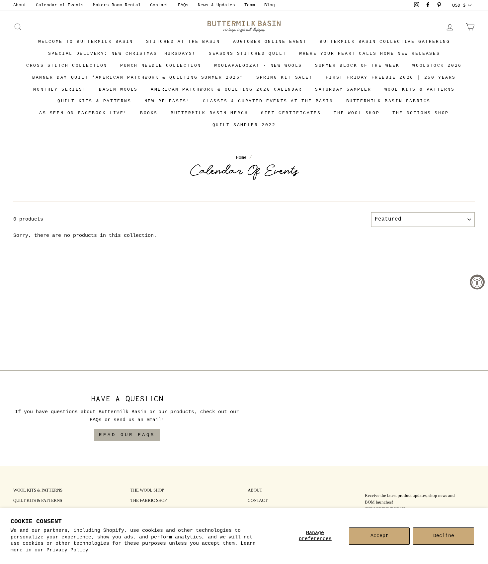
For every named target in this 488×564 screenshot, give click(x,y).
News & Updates (216, 5)
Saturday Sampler (343, 89)
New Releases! (167, 101)
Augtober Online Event (270, 41)
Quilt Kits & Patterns (94, 101)
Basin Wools (118, 89)
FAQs (183, 5)
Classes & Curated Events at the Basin (268, 101)
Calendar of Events (60, 5)
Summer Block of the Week (357, 65)
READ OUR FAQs (127, 434)
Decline (443, 536)
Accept (379, 536)
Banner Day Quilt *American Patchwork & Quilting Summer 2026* (137, 77)
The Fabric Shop (148, 501)
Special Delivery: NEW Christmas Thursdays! (122, 53)
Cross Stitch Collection (66, 65)
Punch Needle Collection (160, 65)
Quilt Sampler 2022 (244, 125)
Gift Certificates (291, 113)
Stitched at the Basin (183, 41)
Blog (269, 5)
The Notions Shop (420, 113)
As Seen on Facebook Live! (83, 113)
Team (249, 5)
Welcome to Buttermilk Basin (85, 41)
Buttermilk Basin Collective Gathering (385, 41)
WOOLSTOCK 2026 (436, 65)
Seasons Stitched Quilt (247, 53)
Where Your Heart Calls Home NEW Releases (369, 53)
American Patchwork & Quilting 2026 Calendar (226, 89)
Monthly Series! (59, 89)
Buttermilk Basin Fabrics (388, 101)
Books (149, 113)
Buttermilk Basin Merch (209, 113)
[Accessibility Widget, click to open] (477, 282)
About (20, 5)
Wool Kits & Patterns (419, 89)
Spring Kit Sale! (284, 77)
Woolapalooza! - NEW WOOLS (258, 65)
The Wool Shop (356, 113)
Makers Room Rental (117, 5)
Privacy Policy (67, 550)
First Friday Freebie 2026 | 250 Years (391, 77)
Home (241, 157)
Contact (159, 5)
